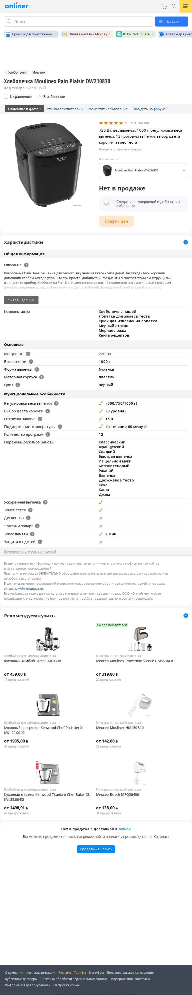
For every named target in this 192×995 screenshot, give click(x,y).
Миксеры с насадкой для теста (118, 656)
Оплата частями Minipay (87, 34)
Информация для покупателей (27, 985)
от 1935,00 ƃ (16, 741)
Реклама (64, 972)
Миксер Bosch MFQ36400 (117, 794)
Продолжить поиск (96, 849)
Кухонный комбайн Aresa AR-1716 (32, 660)
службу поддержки (29, 588)
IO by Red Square (136, 34)
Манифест (96, 972)
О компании (14, 972)
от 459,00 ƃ (15, 674)
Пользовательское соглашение (130, 972)
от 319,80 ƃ (107, 674)
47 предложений (16, 746)
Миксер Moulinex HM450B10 (120, 727)
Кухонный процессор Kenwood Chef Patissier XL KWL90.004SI (44, 730)
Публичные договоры (21, 979)
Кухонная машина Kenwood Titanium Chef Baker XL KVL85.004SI (47, 797)
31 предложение (108, 813)
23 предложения (108, 746)
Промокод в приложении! (32, 34)
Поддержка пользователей (130, 979)
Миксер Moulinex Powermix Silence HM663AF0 (134, 660)
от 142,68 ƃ (107, 741)
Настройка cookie (67, 985)
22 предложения (108, 679)
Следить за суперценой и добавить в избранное (148, 204)
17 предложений (16, 679)
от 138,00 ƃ (107, 808)
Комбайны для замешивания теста (30, 656)
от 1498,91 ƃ (16, 808)
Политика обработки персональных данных (73, 979)
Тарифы (80, 972)
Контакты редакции (41, 972)
